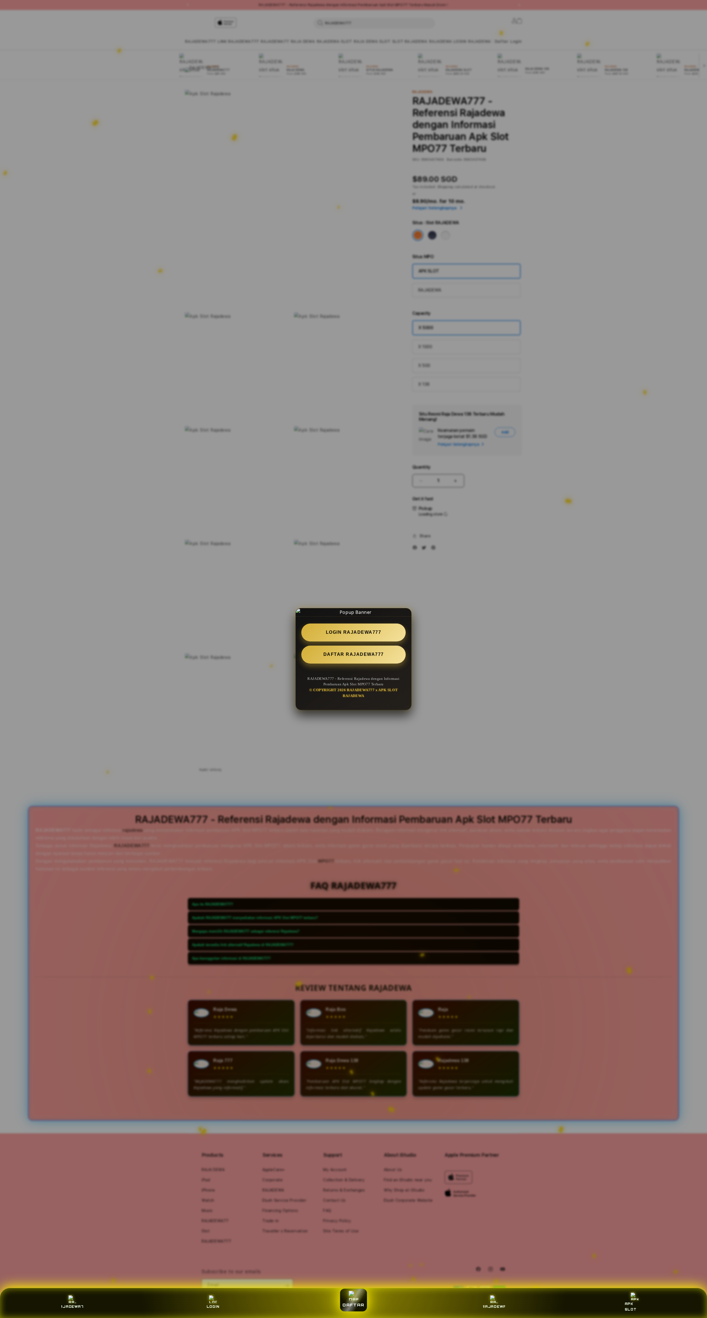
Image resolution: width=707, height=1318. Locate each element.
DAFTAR (353, 1305)
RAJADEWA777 (72, 1307)
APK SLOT (631, 1306)
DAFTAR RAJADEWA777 (353, 654)
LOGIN (213, 1307)
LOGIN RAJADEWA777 (353, 632)
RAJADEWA (494, 1307)
